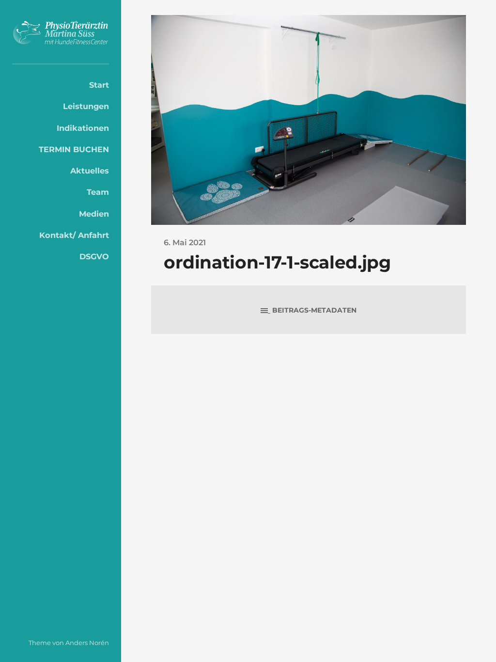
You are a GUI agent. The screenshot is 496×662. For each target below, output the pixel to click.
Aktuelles (89, 170)
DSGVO (94, 256)
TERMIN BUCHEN (74, 149)
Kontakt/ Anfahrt (74, 235)
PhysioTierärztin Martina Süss (60, 34)
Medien (94, 214)
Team (98, 192)
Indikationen (83, 128)
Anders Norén (87, 642)
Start (99, 85)
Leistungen (86, 106)
